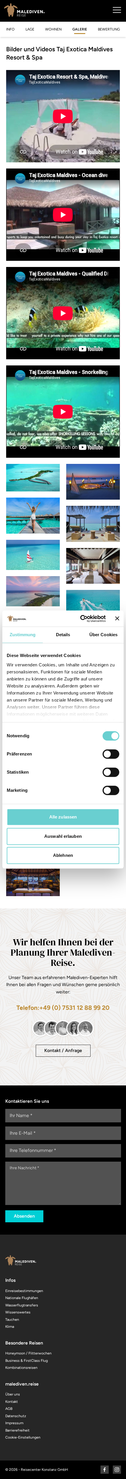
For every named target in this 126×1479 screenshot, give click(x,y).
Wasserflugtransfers (21, 1305)
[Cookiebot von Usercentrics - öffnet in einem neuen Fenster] (80, 618)
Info (10, 29)
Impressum (14, 1423)
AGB (8, 1408)
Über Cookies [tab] (103, 634)
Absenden (24, 1216)
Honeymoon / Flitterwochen (28, 1353)
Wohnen (53, 29)
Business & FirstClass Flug (26, 1360)
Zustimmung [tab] (23, 634)
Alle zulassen (63, 816)
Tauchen (12, 1319)
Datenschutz (15, 1416)
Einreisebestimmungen (24, 1291)
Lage (29, 29)
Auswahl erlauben (63, 836)
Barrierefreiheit (17, 1430)
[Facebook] (105, 1470)
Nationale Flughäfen (21, 1298)
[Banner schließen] (117, 619)
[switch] (111, 754)
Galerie (79, 29)
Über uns (12, 1394)
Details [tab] (63, 634)
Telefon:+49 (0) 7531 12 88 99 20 (63, 1007)
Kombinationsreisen (21, 1367)
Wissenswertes (17, 1312)
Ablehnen (63, 855)
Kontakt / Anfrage (63, 1050)
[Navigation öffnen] (117, 10)
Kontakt (11, 1401)
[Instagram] (117, 1470)
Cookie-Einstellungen (22, 1437)
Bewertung (109, 29)
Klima (9, 1326)
